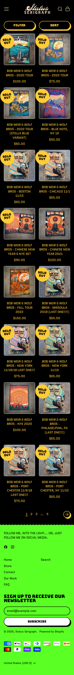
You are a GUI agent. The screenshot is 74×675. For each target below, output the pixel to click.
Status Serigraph (25, 631)
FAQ (6, 584)
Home (8, 559)
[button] (60, 9)
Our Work (10, 578)
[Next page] (66, 514)
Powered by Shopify (51, 631)
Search (46, 559)
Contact (9, 572)
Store (8, 566)
